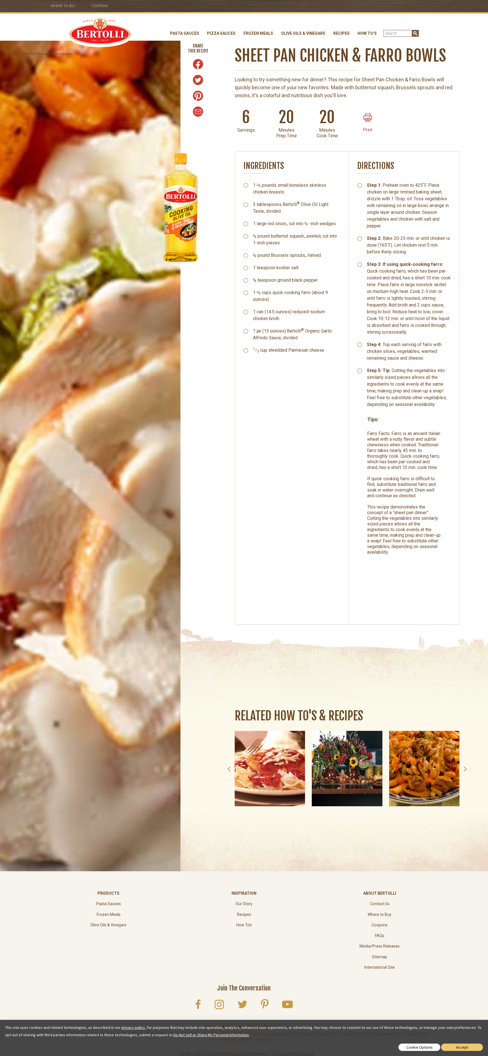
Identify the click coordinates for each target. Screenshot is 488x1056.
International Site (379, 967)
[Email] (198, 112)
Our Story (244, 903)
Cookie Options (419, 1047)
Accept (462, 1047)
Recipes (341, 33)
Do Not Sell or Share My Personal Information (211, 1034)
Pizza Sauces (221, 33)
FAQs (379, 935)
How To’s (367, 33)
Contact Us (379, 903)
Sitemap (379, 957)
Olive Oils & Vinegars (303, 33)
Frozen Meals (258, 33)
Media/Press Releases (380, 946)
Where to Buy (63, 6)
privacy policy (133, 1027)
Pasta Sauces (184, 33)
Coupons (100, 6)
